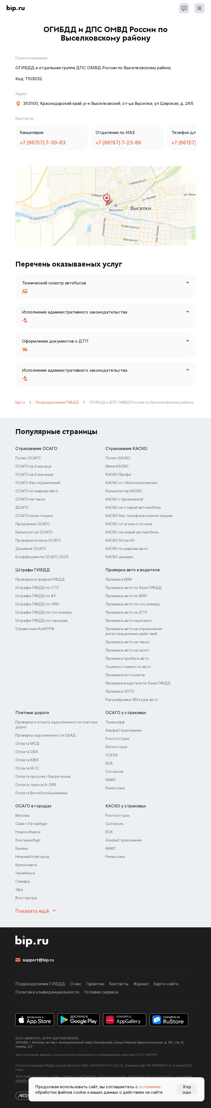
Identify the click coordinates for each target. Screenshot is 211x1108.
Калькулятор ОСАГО (33, 532)
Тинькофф (115, 722)
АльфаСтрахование (124, 730)
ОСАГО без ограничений (37, 482)
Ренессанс (115, 787)
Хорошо (186, 1089)
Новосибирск (27, 831)
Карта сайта (166, 983)
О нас (75, 983)
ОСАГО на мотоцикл (34, 515)
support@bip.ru (38, 959)
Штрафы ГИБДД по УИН (37, 603)
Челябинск (25, 873)
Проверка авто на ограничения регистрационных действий (134, 631)
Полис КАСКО (118, 457)
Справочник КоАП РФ (34, 628)
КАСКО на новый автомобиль (132, 532)
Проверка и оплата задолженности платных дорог (56, 724)
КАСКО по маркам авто (127, 548)
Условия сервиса (101, 992)
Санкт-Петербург (31, 823)
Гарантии (95, 983)
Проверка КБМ (119, 579)
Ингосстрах (116, 746)
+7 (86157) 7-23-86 (118, 142)
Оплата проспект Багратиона (42, 776)
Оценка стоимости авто (128, 666)
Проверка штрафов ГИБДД (40, 579)
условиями (149, 1086)
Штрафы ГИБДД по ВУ (35, 595)
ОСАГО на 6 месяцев (34, 474)
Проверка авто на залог (127, 650)
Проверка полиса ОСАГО (38, 540)
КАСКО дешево (119, 556)
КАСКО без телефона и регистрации (139, 515)
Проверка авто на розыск (129, 620)
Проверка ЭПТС (120, 691)
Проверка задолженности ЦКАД (45, 735)
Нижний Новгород (32, 856)
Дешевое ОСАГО (30, 548)
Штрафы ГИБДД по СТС (37, 587)
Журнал (141, 983)
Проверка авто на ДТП (126, 612)
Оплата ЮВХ (27, 759)
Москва (22, 815)
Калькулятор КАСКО (124, 490)
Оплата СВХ (26, 751)
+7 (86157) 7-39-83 (43, 142)
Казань (21, 848)
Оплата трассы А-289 (35, 784)
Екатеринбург (28, 840)
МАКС (111, 779)
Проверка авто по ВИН (126, 595)
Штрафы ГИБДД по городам (41, 620)
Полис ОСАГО (28, 457)
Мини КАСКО (117, 466)
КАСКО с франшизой (124, 499)
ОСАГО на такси (30, 499)
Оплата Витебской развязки (41, 792)
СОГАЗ (112, 754)
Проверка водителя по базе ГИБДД (138, 683)
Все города (26, 897)
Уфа (19, 889)
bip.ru (20, 402)
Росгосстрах (117, 738)
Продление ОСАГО (32, 523)
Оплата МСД (27, 743)
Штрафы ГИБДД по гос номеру (43, 612)
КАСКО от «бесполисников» (131, 482)
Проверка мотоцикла (125, 674)
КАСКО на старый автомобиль (133, 507)
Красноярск (26, 864)
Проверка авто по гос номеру (133, 603)
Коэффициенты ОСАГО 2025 (42, 556)
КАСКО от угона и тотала (129, 523)
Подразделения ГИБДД (57, 402)
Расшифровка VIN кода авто (132, 699)
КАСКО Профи (118, 474)
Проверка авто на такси (127, 641)
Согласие (114, 771)
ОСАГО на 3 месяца (33, 466)
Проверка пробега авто (127, 658)
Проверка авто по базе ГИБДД (134, 587)
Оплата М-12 (27, 768)
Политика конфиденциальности (47, 992)
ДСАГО (21, 507)
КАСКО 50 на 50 (120, 540)
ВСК (109, 763)
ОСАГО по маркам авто (36, 490)
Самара (22, 881)
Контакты (118, 983)
